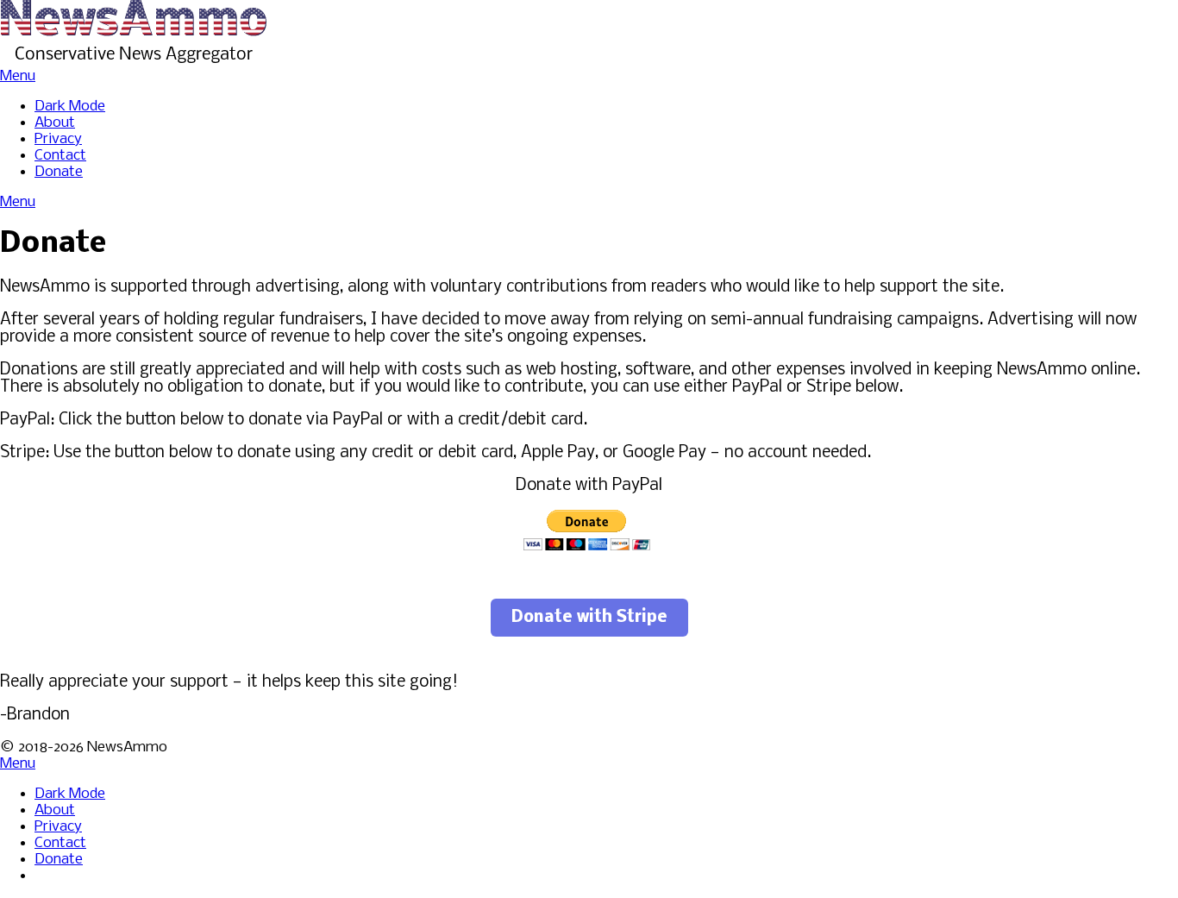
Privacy (58, 139)
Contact (60, 156)
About (54, 123)
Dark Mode (69, 106)
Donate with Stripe (589, 617)
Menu (17, 76)
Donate (58, 172)
